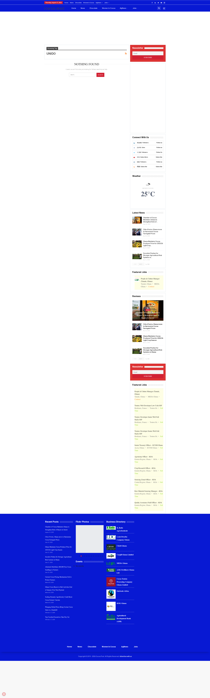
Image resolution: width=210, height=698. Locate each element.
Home (66, 2)
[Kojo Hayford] (92, 539)
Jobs (106, 2)
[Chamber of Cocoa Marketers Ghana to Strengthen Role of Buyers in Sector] (137, 220)
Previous (76, 542)
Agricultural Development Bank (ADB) (124, 618)
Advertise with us (126, 656)
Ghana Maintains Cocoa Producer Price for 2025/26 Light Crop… (153, 243)
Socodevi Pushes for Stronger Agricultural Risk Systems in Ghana (152, 350)
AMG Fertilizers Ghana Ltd (125, 571)
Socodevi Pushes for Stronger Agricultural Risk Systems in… (152, 255)
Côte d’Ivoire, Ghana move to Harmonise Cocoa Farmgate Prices (152, 231)
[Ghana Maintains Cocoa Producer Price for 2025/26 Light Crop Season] (137, 243)
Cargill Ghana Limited (125, 554)
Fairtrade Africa (123, 591)
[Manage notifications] (4, 694)
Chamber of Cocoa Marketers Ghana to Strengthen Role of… (150, 220)
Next (103, 542)
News (72, 2)
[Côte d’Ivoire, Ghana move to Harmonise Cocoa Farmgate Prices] (137, 231)
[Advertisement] (105, 29)
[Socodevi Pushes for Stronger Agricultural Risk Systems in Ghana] (137, 255)
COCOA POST (54, 8)
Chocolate (78, 2)
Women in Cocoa (88, 2)
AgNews (98, 2)
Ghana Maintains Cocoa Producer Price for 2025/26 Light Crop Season (153, 338)
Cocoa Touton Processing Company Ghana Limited (124, 581)
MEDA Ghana (122, 563)
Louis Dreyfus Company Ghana (123, 538)
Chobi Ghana (122, 545)
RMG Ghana (121, 603)
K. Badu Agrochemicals (122, 529)
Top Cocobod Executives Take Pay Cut (57, 617)
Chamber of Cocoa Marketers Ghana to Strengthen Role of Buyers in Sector (148, 315)
